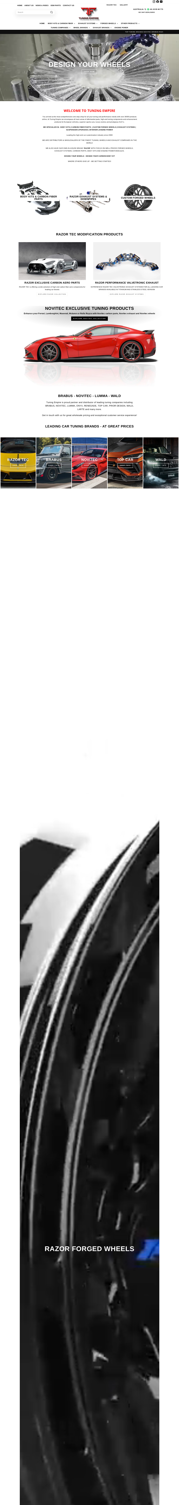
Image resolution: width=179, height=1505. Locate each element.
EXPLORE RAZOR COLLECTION (52, 294)
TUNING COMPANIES (60, 28)
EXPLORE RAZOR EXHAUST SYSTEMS (127, 294)
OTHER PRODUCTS (129, 23)
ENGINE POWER (121, 28)
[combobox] (35, 12)
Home (42, 23)
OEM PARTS (56, 5)
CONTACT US (68, 5)
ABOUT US (29, 5)
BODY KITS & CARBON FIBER (60, 23)
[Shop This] (18, 463)
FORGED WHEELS (108, 23)
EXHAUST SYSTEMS (87, 23)
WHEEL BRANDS (80, 28)
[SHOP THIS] (53, 463)
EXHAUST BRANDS (101, 28)
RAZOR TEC (112, 5)
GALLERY (124, 5)
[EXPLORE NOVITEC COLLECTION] (89, 346)
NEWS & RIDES (42, 5)
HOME (19, 5)
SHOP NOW (89, 71)
